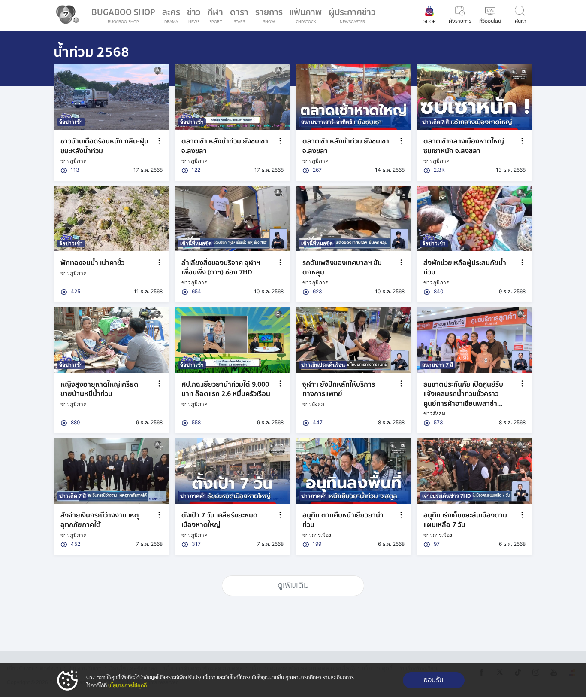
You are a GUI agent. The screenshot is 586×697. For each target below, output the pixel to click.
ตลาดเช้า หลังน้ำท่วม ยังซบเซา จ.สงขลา (224, 146)
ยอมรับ (434, 680)
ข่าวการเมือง (316, 535)
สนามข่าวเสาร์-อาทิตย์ (326, 122)
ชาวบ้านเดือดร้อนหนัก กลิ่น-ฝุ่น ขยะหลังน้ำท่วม (104, 146)
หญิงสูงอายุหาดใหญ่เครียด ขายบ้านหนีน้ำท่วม (99, 389)
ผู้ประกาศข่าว (352, 15)
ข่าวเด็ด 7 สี (435, 122)
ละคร (171, 15)
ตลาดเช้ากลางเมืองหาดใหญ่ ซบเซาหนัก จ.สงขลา (463, 146)
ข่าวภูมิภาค (73, 161)
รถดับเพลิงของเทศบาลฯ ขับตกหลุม (342, 267)
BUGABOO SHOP (123, 15)
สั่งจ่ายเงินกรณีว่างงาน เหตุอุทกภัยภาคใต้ (99, 520)
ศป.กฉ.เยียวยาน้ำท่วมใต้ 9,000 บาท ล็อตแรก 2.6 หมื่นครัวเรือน (225, 389)
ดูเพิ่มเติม (293, 585)
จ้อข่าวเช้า (71, 122)
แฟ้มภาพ (306, 15)
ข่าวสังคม (313, 404)
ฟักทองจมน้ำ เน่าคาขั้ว (92, 262)
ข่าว (194, 15)
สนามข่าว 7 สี (437, 365)
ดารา (239, 15)
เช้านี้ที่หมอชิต (196, 243)
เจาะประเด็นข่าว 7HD (446, 496)
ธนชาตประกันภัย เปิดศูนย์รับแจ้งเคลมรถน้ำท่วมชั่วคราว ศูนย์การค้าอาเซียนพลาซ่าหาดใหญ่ (463, 399)
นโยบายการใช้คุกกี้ (127, 686)
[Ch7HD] (65, 15)
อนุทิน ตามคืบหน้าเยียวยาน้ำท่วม (343, 520)
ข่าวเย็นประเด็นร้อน (323, 365)
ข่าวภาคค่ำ (193, 496)
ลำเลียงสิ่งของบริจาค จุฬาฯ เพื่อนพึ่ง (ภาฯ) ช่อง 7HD (220, 267)
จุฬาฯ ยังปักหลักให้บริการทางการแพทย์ (338, 389)
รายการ (269, 15)
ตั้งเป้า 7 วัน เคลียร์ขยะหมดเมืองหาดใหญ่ (219, 520)
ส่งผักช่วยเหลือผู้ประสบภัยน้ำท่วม (464, 267)
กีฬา (217, 17)
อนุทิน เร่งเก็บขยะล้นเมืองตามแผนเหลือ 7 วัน (465, 520)
